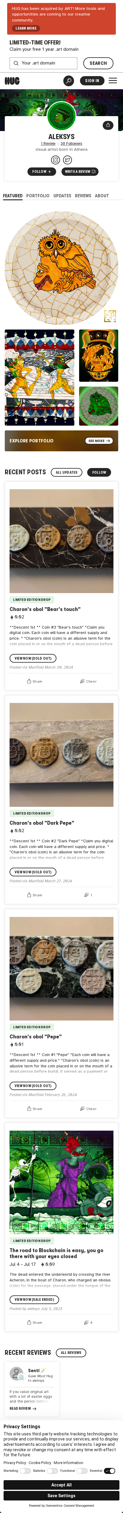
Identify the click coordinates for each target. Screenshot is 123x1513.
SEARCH (98, 63)
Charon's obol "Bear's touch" (45, 609)
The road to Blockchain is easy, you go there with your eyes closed (56, 1253)
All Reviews (71, 1353)
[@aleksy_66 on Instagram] (55, 160)
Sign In (92, 81)
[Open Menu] (112, 80)
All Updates (67, 472)
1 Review (48, 144)
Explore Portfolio (32, 441)
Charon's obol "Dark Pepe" (42, 823)
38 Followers (71, 144)
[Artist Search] (68, 81)
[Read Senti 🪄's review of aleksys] (32, 1389)
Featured (13, 195)
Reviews (83, 195)
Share (37, 682)
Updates (62, 195)
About (102, 195)
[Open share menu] (108, 125)
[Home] (12, 81)
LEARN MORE (26, 28)
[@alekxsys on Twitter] (67, 160)
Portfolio (38, 195)
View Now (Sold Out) (33, 658)
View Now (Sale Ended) (34, 1299)
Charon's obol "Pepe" (36, 1036)
